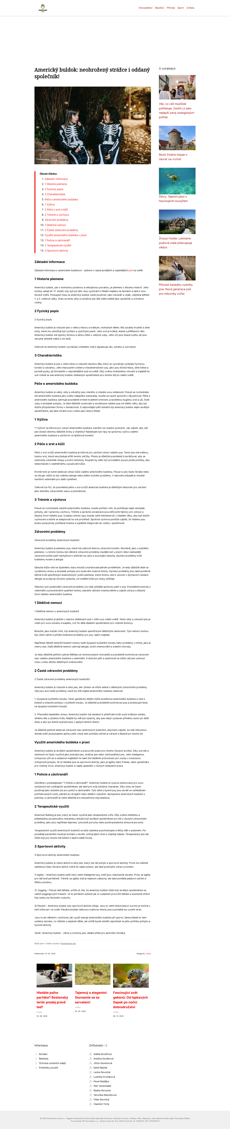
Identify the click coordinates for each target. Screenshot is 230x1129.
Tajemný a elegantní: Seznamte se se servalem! (91, 997)
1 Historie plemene (56, 184)
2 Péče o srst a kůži (56, 209)
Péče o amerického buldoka (61, 199)
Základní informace (56, 179)
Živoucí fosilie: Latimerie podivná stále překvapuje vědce (175, 243)
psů (131, 270)
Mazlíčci (159, 7)
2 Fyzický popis (54, 189)
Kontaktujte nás (68, 943)
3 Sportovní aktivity (56, 250)
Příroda (171, 7)
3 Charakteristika (55, 194)
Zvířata (190, 7)
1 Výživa (50, 204)
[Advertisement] (115, 35)
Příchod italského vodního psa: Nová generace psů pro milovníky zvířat (176, 289)
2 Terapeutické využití (58, 245)
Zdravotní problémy (56, 219)
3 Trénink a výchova (57, 214)
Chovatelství (145, 7)
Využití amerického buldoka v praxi (66, 235)
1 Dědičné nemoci (55, 225)
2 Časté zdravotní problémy (61, 230)
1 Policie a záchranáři (57, 240)
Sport (181, 7)
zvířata (148, 954)
